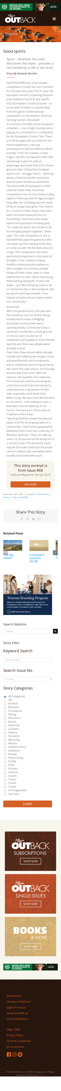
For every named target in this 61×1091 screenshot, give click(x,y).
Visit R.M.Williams (17, 1019)
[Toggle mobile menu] (54, 18)
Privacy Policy (15, 1035)
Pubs (11, 765)
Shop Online (14, 996)
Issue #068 (23, 497)
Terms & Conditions (19, 1041)
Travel (12, 786)
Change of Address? (19, 1001)
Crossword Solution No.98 (36, 558)
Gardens (13, 729)
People (12, 754)
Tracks (12, 783)
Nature (12, 743)
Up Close (13, 794)
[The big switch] (12, 542)
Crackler (41, 1075)
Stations (13, 772)
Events (12, 721)
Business (13, 707)
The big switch (8, 556)
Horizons (14, 736)
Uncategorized (17, 790)
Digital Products (16, 1007)
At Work (13, 703)
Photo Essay (15, 758)
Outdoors (14, 750)
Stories (6, 497)
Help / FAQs (14, 1029)
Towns (12, 779)
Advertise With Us (17, 1013)
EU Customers (15, 1047)
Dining (12, 714)
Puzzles (13, 768)
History (12, 732)
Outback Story (43, 494)
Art (10, 700)
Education (14, 718)
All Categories (16, 696)
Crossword (15, 711)
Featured (13, 725)
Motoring (14, 739)
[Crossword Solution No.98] (38, 542)
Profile (12, 761)
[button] (5, 552)
